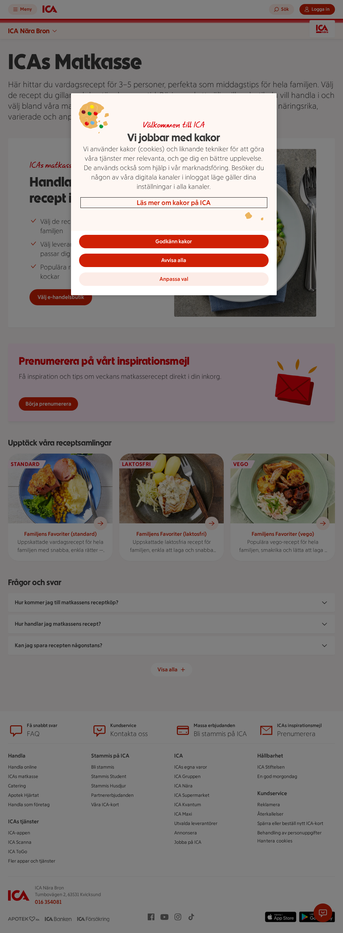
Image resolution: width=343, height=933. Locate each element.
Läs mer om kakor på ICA (174, 203)
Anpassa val (173, 279)
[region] (174, 194)
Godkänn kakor (173, 241)
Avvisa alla (173, 260)
